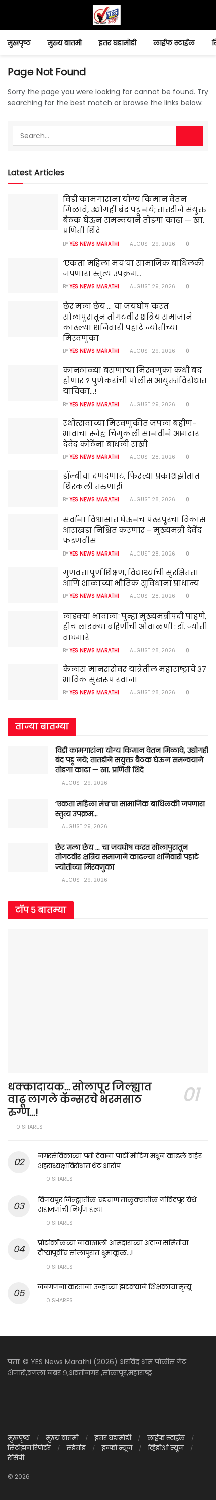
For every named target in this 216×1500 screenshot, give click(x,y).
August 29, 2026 (151, 244)
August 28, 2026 (151, 457)
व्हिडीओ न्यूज (166, 1448)
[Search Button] (189, 136)
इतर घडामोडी (117, 43)
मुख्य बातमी (65, 43)
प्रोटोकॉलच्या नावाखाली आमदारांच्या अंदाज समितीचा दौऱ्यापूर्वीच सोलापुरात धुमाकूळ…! (113, 1248)
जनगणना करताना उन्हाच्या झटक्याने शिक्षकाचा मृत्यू (114, 1287)
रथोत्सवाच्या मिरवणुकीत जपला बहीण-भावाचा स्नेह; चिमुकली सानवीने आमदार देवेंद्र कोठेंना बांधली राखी (131, 433)
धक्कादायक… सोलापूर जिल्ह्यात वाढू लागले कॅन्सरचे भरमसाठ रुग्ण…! (80, 1099)
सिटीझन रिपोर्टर (29, 1448)
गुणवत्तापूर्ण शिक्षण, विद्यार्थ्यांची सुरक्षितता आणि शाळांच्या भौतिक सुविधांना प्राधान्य (131, 577)
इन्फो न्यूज (117, 1448)
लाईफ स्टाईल (174, 43)
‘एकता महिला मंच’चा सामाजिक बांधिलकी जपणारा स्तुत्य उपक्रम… (133, 268)
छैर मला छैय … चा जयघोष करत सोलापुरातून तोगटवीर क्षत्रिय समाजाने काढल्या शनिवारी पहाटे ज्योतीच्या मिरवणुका (127, 322)
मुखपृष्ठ (19, 43)
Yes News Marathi (94, 244)
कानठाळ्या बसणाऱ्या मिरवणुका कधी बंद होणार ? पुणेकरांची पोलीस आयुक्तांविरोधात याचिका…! (135, 381)
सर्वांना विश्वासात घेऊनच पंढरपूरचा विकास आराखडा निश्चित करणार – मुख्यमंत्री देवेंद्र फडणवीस (134, 530)
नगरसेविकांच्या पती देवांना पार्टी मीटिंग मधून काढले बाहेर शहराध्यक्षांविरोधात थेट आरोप (120, 1161)
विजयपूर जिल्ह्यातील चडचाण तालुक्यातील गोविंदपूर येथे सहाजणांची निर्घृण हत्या (117, 1205)
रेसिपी (16, 1458)
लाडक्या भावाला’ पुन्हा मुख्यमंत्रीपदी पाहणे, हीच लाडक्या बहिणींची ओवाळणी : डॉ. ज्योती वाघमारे (135, 627)
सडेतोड (76, 1448)
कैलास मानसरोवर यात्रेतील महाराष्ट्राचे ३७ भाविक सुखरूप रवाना (134, 674)
